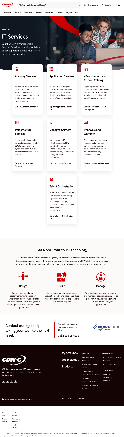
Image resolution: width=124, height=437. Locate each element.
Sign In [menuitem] (108, 5)
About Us (85, 361)
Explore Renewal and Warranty (96, 163)
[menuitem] (85, 5)
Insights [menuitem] (69, 12)
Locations (85, 378)
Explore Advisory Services (25, 106)
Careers (84, 368)
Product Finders (107, 374)
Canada (75, 399)
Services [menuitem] (38, 12)
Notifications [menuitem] (92, 5)
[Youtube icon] (15, 381)
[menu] (91, 5)
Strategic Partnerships (90, 385)
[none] (6, 13)
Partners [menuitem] (59, 12)
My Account (69, 353)
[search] (45, 5)
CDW (63, 399)
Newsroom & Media (89, 382)
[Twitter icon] (11, 381)
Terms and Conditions (16, 420)
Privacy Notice (4, 420)
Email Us (29, 399)
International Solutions (90, 375)
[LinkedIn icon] (7, 381)
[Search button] (79, 5)
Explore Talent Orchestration (61, 216)
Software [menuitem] (17, 12)
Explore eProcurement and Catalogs (95, 108)
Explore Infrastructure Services (24, 164)
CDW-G (69, 399)
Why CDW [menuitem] (79, 12)
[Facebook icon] (3, 381)
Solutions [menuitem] (28, 12)
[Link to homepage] (7, 5)
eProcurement (107, 361)
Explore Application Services (61, 106)
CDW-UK (81, 399)
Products (68, 366)
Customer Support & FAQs (111, 357)
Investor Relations (88, 371)
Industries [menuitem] (49, 12)
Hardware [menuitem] (7, 12)
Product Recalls (107, 371)
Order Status (70, 359)
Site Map (3, 414)
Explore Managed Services (60, 163)
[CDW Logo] (7, 5)
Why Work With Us (88, 357)
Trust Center (86, 389)
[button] (118, 5)
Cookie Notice (14, 414)
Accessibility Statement (90, 364)
